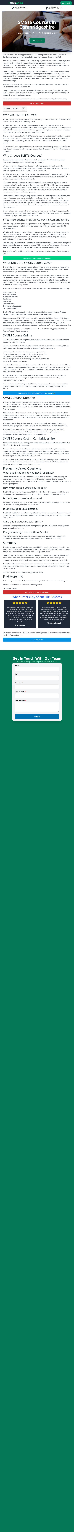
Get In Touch (66, 3)
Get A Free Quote (37, 640)
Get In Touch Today (37, 103)
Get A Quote (37, 40)
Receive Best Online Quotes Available (37, 258)
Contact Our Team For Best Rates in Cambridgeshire (37, 393)
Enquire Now (37, 646)
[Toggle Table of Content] (22, 109)
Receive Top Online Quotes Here (37, 592)
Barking (14, 588)
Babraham (7, 588)
